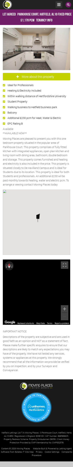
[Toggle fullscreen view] (64, 265)
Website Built (39, 448)
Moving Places (23, 448)
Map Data (40, 323)
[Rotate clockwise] (12, 265)
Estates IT (20, 451)
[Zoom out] (64, 316)
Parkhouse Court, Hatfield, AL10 (30, 14)
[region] (36, 292)
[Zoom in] (64, 309)
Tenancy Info (44, 20)
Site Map (29, 451)
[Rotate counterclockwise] (6, 265)
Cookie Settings (52, 451)
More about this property (38, 77)
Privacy (39, 451)
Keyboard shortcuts (25, 323)
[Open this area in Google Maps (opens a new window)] (10, 322)
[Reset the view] (9, 265)
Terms (49, 323)
